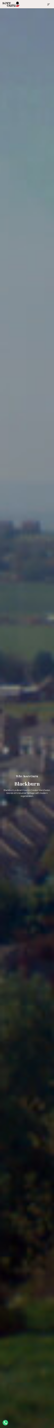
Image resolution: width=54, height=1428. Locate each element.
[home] (11, 4)
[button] (48, 4)
